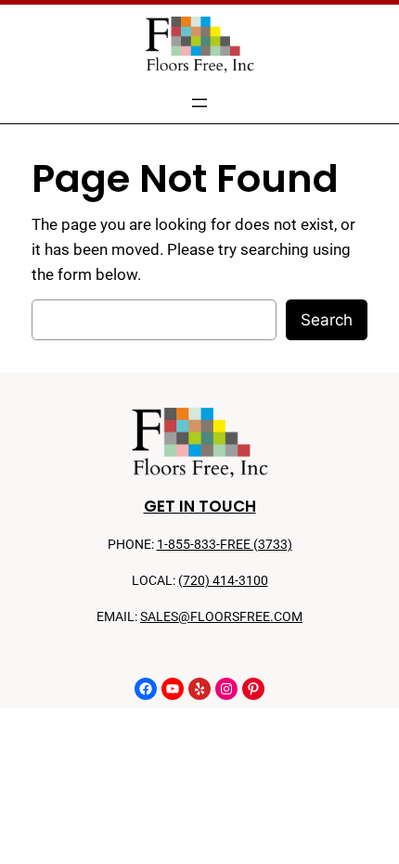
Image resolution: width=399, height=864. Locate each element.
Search (327, 320)
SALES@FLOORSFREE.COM (221, 617)
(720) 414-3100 (223, 581)
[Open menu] (199, 103)
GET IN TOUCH (200, 506)
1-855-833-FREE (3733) (224, 545)
